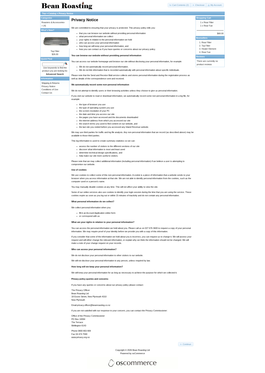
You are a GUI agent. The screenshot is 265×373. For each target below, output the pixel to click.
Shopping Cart (203, 18)
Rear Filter (209, 22)
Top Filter (55, 51)
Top (44, 13)
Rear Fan (208, 26)
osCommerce (138, 353)
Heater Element (209, 49)
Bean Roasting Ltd (141, 350)
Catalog (52, 13)
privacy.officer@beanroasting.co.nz (93, 305)
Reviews (200, 56)
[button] (179, 5)
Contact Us (47, 93)
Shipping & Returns (51, 83)
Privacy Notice (66, 13)
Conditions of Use (50, 89)
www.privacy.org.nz (80, 337)
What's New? (47, 30)
